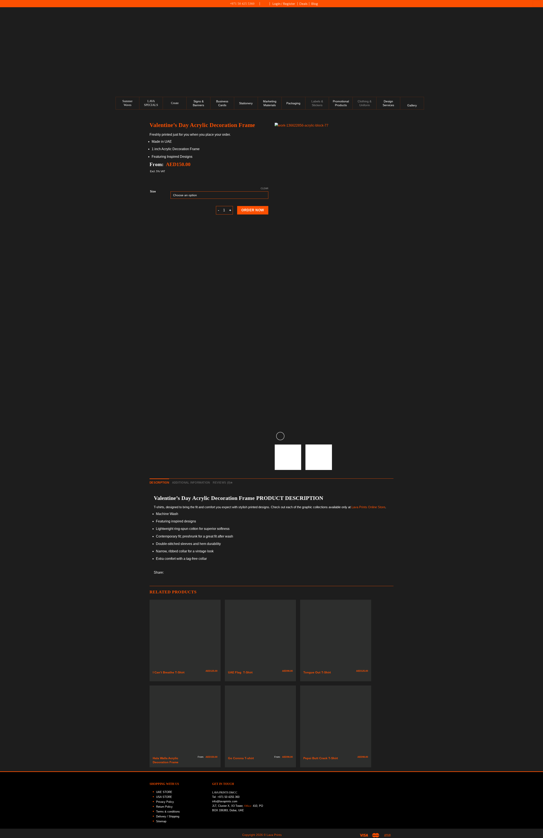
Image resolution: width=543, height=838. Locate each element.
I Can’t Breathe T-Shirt (169, 672)
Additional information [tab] (191, 482)
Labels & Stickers (317, 103)
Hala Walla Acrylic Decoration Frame (166, 760)
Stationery (246, 103)
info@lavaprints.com (224, 801)
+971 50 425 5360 (242, 3)
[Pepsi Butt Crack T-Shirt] (335, 721)
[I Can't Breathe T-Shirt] (185, 635)
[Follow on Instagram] (537, 45)
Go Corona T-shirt (241, 758)
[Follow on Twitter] (537, 54)
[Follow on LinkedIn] (537, 63)
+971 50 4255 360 (228, 796)
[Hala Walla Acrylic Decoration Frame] (185, 721)
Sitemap (161, 821)
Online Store (376, 507)
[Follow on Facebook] (537, 36)
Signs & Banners (198, 103)
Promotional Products (341, 103)
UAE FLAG (264, 5)
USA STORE (164, 796)
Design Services (388, 103)
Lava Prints (359, 507)
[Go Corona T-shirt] (260, 721)
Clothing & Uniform (364, 103)
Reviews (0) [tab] (221, 482)
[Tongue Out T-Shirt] (335, 635)
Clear (264, 188)
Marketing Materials (269, 103)
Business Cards (222, 103)
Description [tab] (159, 482)
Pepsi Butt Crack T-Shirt (320, 758)
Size (153, 191)
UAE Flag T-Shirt (240, 672)
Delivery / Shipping (167, 816)
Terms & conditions (168, 811)
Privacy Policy (165, 801)
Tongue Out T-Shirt (317, 672)
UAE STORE (164, 792)
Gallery (412, 105)
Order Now (252, 210)
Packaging (293, 103)
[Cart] (536, 3)
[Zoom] (280, 436)
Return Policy (164, 806)
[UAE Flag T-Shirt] (260, 635)
